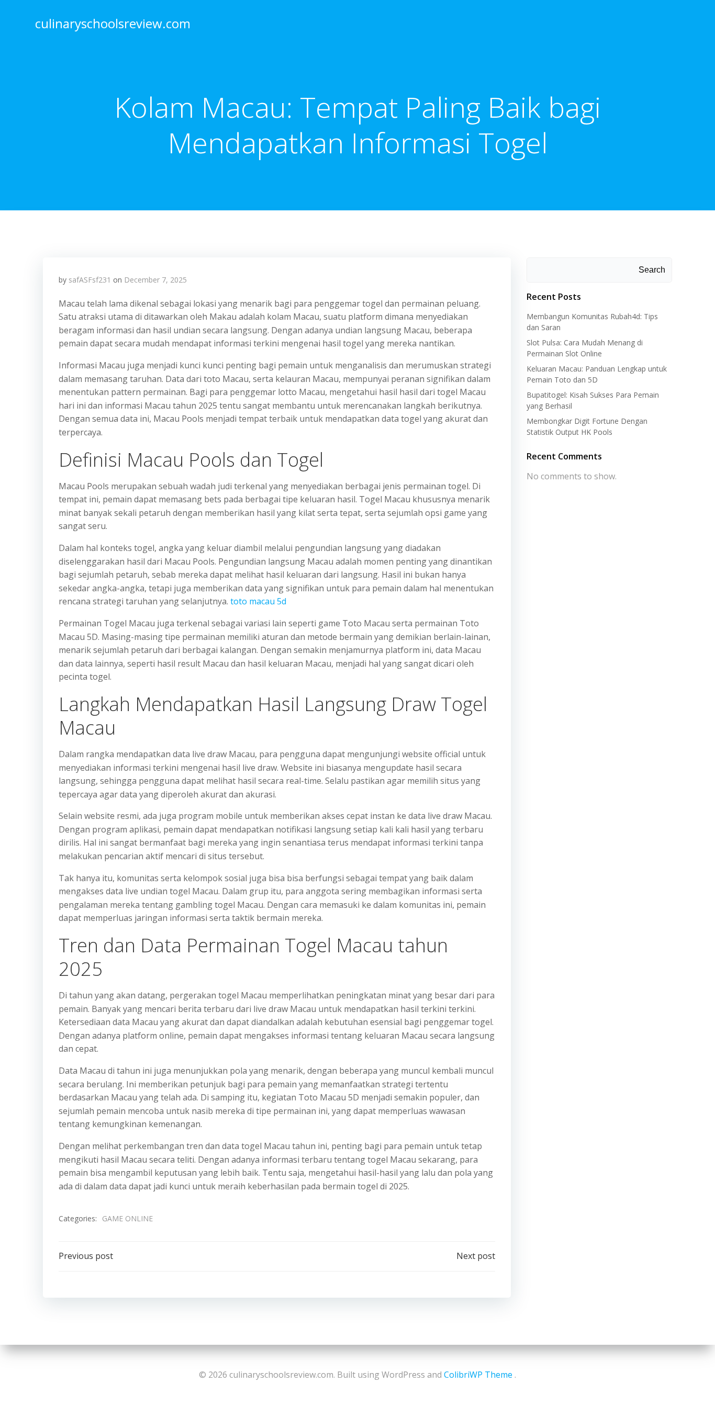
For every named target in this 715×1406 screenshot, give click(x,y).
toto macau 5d (258, 601)
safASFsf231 (90, 280)
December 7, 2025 (155, 280)
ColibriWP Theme (478, 1374)
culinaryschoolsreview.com (113, 23)
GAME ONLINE (127, 1218)
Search (652, 269)
